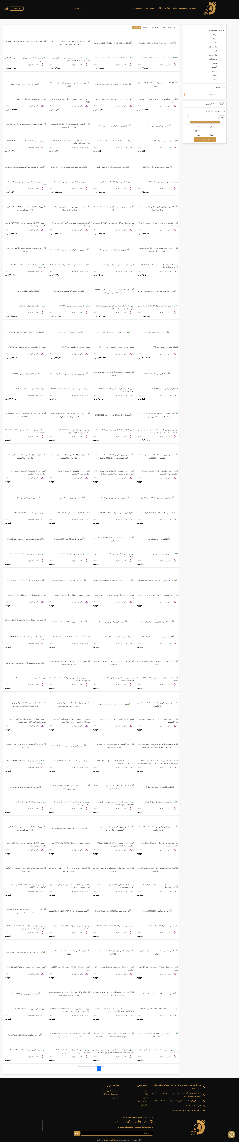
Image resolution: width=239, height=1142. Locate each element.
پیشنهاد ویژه (149, 8)
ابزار (215, 79)
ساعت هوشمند (212, 43)
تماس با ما (137, 8)
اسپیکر (214, 39)
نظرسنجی (144, 1105)
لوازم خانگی (213, 47)
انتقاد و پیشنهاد (143, 1101)
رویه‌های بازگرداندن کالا (111, 1094)
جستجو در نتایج (220, 87)
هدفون (214, 63)
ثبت (76, 1133)
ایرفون (214, 71)
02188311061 (191, 1105)
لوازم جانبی (213, 55)
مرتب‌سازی (171, 27)
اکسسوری (213, 67)
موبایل (215, 35)
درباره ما (145, 1091)
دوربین (215, 75)
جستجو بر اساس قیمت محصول (215, 111)
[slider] (188, 122)
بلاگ (159, 8)
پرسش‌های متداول (113, 1091)
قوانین (145, 1098)
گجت (215, 51)
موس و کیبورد (212, 59)
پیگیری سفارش (170, 8)
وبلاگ (146, 1094)
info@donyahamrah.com (184, 1110)
